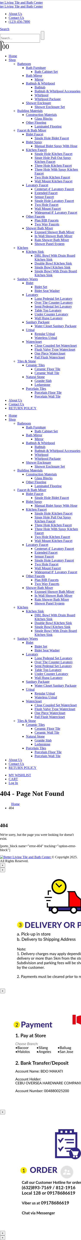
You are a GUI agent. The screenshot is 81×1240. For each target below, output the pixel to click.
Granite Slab (43, 381)
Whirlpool (41, 95)
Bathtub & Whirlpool (40, 83)
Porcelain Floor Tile (48, 392)
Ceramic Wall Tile (47, 373)
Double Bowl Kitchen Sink (53, 263)
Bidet (29, 283)
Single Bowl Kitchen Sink (52, 267)
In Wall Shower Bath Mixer (53, 236)
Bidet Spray (34, 142)
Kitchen (22, 248)
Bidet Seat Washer (47, 291)
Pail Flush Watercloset (50, 357)
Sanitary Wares (27, 279)
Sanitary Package (37, 322)
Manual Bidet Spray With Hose (56, 146)
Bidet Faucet (34, 134)
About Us (15, 14)
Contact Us (16, 18)
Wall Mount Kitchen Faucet (53, 181)
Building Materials (30, 111)
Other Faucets (35, 216)
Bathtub (40, 87)
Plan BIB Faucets (47, 220)
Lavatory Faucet (37, 185)
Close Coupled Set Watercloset (56, 345)
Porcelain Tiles (36, 388)
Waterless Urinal (46, 338)
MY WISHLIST (20, 775)
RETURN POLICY (23, 408)
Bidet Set (41, 287)
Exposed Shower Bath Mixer (54, 232)
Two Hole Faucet (46, 205)
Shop (12, 60)
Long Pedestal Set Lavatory (53, 298)
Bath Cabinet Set (46, 71)
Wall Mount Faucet (48, 208)
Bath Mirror (34, 75)
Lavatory (32, 295)
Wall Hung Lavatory (49, 318)
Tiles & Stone (26, 361)
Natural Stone (35, 377)
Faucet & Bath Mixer (31, 130)
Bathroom (24, 64)
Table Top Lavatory (48, 310)
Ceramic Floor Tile (47, 369)
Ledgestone (42, 385)
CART (13, 779)
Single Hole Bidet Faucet (52, 138)
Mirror (39, 79)
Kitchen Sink (35, 251)
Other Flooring (36, 122)
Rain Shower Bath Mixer (52, 240)
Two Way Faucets (47, 224)
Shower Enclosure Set (50, 107)
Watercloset (34, 341)
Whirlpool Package (48, 99)
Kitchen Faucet (36, 150)
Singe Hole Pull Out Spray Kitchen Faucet (53, 159)
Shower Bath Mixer (39, 228)
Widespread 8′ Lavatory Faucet (56, 212)
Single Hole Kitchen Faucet (53, 154)
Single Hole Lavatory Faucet (54, 201)
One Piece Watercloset (50, 353)
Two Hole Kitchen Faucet (52, 177)
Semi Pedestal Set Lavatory (53, 306)
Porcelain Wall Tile (47, 396)
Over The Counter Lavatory (54, 302)
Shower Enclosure (38, 103)
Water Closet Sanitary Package (55, 326)
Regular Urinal (45, 334)
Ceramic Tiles (35, 365)
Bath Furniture (36, 68)
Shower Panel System (49, 244)
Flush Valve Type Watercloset (55, 349)
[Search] (42, 35)
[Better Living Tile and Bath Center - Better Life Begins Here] (21, 4)
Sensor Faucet (44, 197)
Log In (13, 783)
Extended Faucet (46, 193)
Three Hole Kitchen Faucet (53, 165)
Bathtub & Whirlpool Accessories (57, 91)
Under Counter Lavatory (51, 314)
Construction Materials (41, 115)
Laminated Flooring (48, 126)
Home (13, 56)
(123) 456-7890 (19, 21)
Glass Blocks (43, 118)
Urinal (30, 330)
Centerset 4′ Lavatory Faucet (54, 189)
